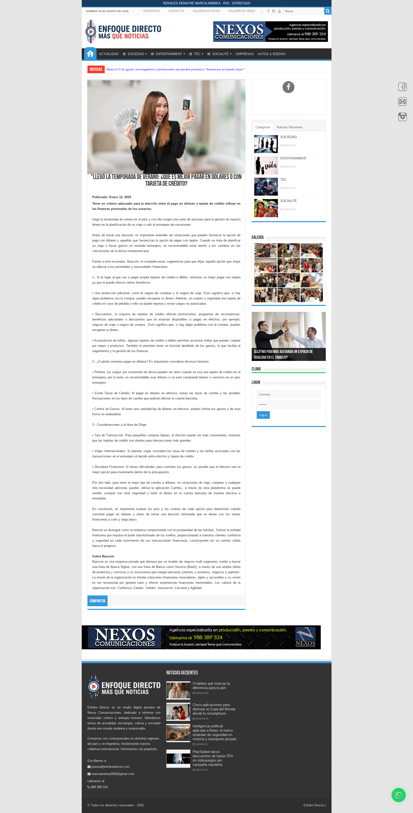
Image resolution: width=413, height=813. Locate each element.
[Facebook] (401, 89)
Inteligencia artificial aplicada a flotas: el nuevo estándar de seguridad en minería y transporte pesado (214, 732)
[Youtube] (279, 11)
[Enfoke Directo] (123, 30)
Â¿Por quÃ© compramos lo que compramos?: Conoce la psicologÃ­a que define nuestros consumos (285, 352)
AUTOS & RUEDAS (272, 54)
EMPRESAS (245, 54)
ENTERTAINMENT (168, 54)
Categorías (263, 127)
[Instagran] (401, 119)
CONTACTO (176, 11)
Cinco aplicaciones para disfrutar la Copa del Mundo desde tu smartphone (214, 709)
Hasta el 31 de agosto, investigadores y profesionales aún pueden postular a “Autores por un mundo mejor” (176, 69)
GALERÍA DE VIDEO (241, 11)
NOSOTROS (151, 11)
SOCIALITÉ (220, 54)
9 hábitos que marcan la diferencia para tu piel (211, 685)
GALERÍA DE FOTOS (206, 11)
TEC (196, 54)
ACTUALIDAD (109, 54)
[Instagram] (274, 11)
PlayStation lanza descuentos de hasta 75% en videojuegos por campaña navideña (213, 758)
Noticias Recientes (290, 127)
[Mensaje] (401, 104)
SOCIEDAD (135, 54)
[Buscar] (327, 11)
